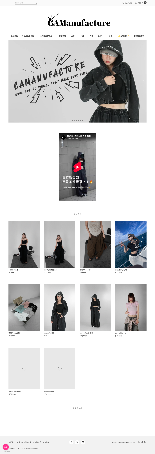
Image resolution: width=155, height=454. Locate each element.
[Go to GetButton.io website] (6, 451)
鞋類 (111, 36)
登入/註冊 (128, 3)
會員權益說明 (139, 36)
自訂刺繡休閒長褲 (50, 270)
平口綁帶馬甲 (13, 270)
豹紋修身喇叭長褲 (15, 397)
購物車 (142, 3)
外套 (91, 36)
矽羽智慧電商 (142, 447)
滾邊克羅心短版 (121, 270)
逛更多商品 (77, 413)
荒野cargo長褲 (85, 270)
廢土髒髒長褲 (49, 391)
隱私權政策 (37, 447)
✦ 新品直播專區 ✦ (29, 36)
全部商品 (14, 36)
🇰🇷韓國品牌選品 (46, 36)
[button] (72, 120)
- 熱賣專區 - (62, 36)
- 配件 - (100, 36)
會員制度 (46, 447)
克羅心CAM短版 (14, 333)
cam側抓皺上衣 (121, 333)
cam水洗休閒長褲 (86, 333)
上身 (73, 36)
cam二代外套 (49, 333)
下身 (82, 36)
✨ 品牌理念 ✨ (124, 36)
